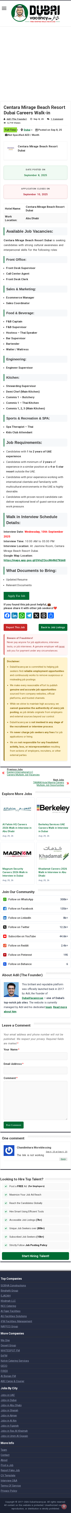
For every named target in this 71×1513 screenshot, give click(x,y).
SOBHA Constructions (13, 1285)
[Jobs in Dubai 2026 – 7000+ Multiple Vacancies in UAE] (35, 13)
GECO (4, 1365)
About (4, 1460)
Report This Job (15, 627)
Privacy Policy (9, 1490)
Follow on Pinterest (38, 954)
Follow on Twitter (38, 927)
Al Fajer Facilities (10, 1311)
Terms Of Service (11, 1485)
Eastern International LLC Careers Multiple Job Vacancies (23, 772)
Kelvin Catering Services (15, 1360)
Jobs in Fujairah (10, 1425)
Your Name (11, 1049)
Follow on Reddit (38, 945)
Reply (63, 1159)
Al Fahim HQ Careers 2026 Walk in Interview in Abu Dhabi (17, 828)
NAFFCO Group (9, 1326)
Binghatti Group (9, 1290)
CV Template (8, 1475)
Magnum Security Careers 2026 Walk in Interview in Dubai (15, 872)
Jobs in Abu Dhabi (11, 1405)
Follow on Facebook (38, 908)
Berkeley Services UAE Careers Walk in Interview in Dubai (53, 828)
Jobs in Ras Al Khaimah (14, 1430)
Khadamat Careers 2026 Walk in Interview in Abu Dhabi (52, 872)
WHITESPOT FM (10, 1350)
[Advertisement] (35, 65)
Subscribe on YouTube (38, 936)
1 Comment (57, 119)
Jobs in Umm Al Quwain (14, 1436)
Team (4, 1449)
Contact (5, 1455)
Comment (11, 1078)
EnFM (4, 1355)
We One (5, 1340)
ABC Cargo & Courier (12, 1381)
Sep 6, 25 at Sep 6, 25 (56, 1151)
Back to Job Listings (53, 627)
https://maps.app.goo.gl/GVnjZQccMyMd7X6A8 (35, 560)
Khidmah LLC (8, 1300)
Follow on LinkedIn (38, 917)
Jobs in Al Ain (9, 1420)
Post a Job (7, 1465)
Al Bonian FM (8, 1376)
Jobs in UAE (8, 1395)
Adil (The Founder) (17, 119)
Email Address (13, 1063)
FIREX (4, 1371)
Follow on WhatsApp (38, 899)
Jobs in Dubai (9, 1400)
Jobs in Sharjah (9, 1410)
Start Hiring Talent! (35, 1256)
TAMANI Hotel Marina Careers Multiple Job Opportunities (48, 782)
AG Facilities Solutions (14, 1316)
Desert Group (8, 1345)
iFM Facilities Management (16, 1321)
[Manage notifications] (64, 1506)
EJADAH (6, 1295)
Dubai (27, 129)
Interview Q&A (9, 1480)
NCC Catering (8, 1306)
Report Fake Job (10, 1470)
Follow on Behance (38, 964)
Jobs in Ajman (9, 1415)
